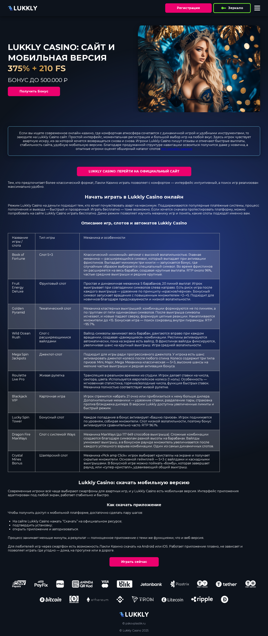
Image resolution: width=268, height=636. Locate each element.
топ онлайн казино (176, 149)
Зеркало (235, 8)
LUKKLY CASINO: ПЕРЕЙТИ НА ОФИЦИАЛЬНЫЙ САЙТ (134, 171)
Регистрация (188, 8)
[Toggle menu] (257, 8)
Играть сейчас (134, 562)
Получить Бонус (34, 91)
